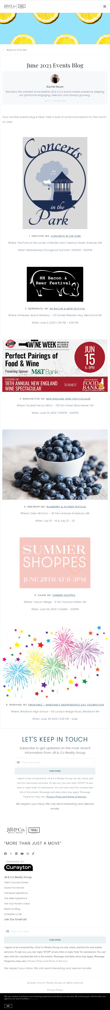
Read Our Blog (12, 909)
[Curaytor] (18, 870)
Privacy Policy (55, 989)
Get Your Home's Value (17, 903)
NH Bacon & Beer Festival (67, 308)
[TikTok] (33, 853)
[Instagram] (28, 853)
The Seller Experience (15, 898)
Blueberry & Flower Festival (66, 506)
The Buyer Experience (16, 893)
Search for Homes (14, 887)
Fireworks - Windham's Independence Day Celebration (66, 704)
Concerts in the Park (66, 236)
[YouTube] (22, 853)
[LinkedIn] (16, 853)
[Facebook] (5, 853)
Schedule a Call (12, 914)
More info (34, 998)
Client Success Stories (16, 882)
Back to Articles (17, 49)
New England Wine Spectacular (68, 398)
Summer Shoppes (63, 595)
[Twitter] (11, 853)
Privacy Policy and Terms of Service (66, 796)
